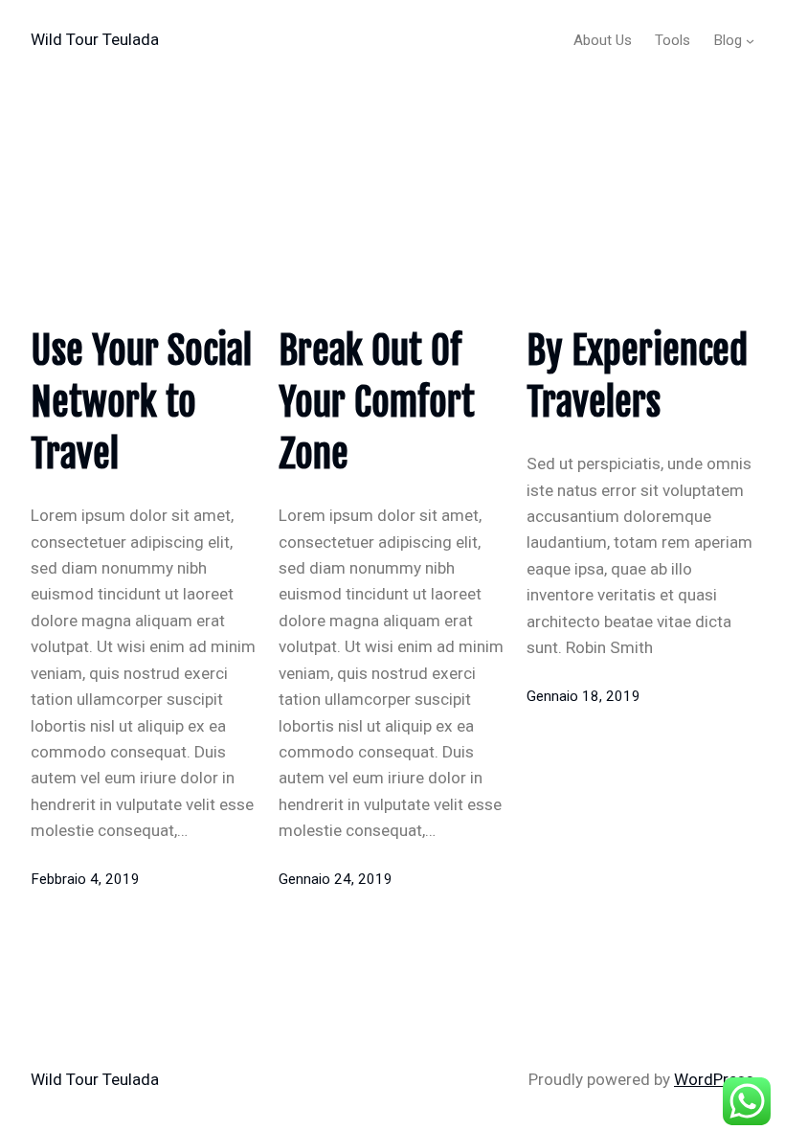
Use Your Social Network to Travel (141, 402)
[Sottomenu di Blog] (750, 40)
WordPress (714, 1079)
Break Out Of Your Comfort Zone (377, 402)
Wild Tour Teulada (95, 39)
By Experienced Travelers (637, 376)
